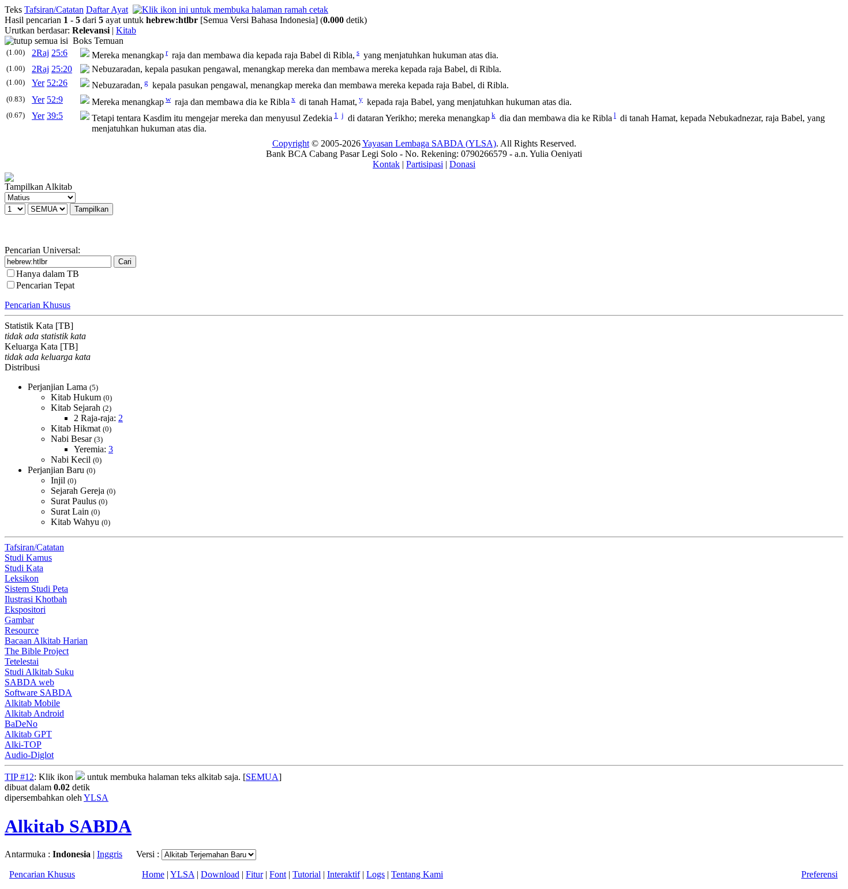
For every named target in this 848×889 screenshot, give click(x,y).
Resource (22, 630)
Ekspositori (25, 609)
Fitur (254, 874)
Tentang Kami (417, 874)
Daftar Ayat (107, 9)
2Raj (40, 53)
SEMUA (262, 777)
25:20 (61, 69)
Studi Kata (24, 568)
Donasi (462, 164)
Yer (38, 83)
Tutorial (306, 874)
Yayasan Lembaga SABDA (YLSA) (429, 143)
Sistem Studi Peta (36, 589)
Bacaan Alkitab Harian (46, 641)
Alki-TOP (23, 744)
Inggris (109, 854)
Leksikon (22, 578)
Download (220, 874)
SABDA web (29, 682)
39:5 (55, 116)
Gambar (19, 620)
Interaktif (343, 874)
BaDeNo (21, 724)
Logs (375, 874)
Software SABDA (38, 692)
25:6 (59, 53)
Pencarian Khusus (37, 305)
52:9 (55, 99)
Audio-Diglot (29, 755)
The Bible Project (37, 651)
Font (277, 874)
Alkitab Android (34, 713)
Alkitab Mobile (32, 703)
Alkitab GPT (28, 734)
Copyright (290, 143)
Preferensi (819, 874)
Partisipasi (424, 164)
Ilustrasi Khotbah (36, 599)
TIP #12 (19, 777)
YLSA (96, 797)
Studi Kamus (28, 557)
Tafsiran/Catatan (54, 9)
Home (153, 874)
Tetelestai (22, 661)
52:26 (57, 83)
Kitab (126, 30)
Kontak (386, 164)
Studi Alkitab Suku (39, 672)
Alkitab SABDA (68, 826)
